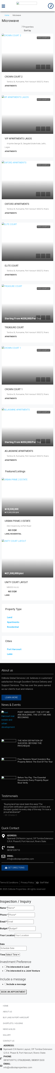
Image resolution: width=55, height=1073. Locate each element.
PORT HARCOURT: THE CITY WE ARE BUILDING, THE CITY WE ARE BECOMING (34, 714)
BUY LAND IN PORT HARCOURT (16, 1017)
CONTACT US (8, 1041)
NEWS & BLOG (9, 1029)
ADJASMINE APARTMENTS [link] (19, 451)
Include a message (16, 984)
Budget (4, 928)
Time (2, 954)
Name (4, 908)
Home (7, 15)
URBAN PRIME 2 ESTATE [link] (17, 521)
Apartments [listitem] (13, 622)
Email (3, 921)
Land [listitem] (9, 617)
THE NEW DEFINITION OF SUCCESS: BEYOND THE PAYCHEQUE (30, 743)
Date (2, 944)
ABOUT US (7, 1012)
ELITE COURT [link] (11, 265)
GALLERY (7, 1035)
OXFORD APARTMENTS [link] (17, 204)
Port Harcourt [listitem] (14, 649)
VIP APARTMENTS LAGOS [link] (18, 138)
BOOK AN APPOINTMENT (13, 992)
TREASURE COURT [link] (14, 327)
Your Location (7, 935)
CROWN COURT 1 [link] (14, 389)
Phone (4, 914)
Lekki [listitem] (9, 654)
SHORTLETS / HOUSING (13, 1023)
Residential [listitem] (13, 627)
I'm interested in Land (18, 967)
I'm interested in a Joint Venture (23, 971)
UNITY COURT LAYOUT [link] (16, 582)
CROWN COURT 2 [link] (14, 76)
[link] (27, 53)
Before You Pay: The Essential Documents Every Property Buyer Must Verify (33, 780)
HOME (5, 1006)
